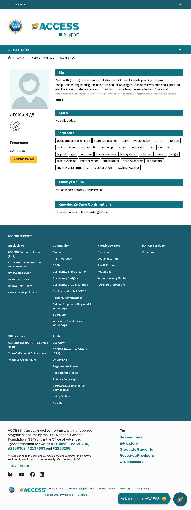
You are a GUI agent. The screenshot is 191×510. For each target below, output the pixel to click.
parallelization (89, 160)
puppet (61, 154)
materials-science (106, 140)
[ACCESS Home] (9, 57)
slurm (125, 140)
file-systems (128, 154)
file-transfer (155, 160)
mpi (59, 147)
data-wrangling (133, 160)
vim (160, 147)
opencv (161, 154)
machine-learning (128, 167)
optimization (111, 160)
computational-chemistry (73, 140)
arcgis (174, 154)
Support (21, 57)
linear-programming (70, 167)
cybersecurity (142, 140)
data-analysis (103, 167)
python (122, 147)
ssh (169, 147)
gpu (73, 154)
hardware (86, 154)
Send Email (25, 159)
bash (151, 147)
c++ (163, 140)
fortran (174, 140)
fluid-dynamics (66, 160)
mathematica (89, 147)
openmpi (107, 147)
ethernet (146, 154)
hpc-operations (106, 154)
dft (89, 167)
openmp (71, 147)
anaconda (137, 147)
